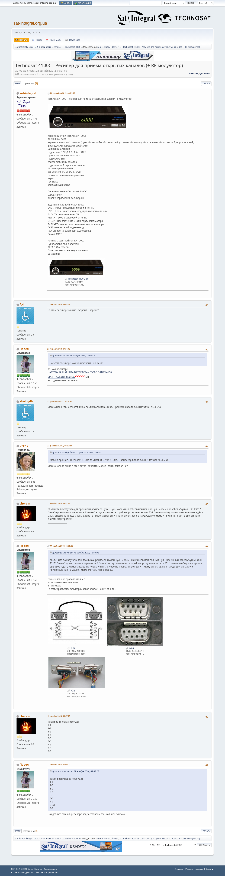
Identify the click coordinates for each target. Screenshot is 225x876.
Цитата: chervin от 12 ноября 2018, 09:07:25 (75, 771)
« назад (193, 73)
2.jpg (131, 647)
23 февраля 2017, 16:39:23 (59, 445)
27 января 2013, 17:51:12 (58, 348)
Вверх (18, 831)
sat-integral (28, 93)
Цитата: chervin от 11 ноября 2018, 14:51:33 (75, 552)
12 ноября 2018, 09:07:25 (58, 716)
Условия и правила (194, 869)
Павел (107, 46)
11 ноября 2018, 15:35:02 (61, 546)
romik (100, 46)
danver (115, 46)
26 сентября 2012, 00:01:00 (62, 93)
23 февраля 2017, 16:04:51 (59, 401)
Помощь (179, 869)
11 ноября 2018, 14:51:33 (58, 503)
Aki (22, 304)
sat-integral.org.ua (30, 23)
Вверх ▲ (210, 869)
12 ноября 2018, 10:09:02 (58, 764)
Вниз (17, 83)
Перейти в (154, 844)
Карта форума (50, 869)
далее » (205, 73)
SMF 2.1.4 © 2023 (19, 869)
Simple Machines (35, 869)
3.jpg (72, 690)
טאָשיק (24, 446)
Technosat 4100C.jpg (78, 278)
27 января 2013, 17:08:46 (58, 304)
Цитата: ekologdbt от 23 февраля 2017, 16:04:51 (77, 452)
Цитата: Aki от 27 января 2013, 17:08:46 (73, 355)
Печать (206, 83)
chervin (25, 503)
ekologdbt (27, 401)
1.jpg (72, 647)
